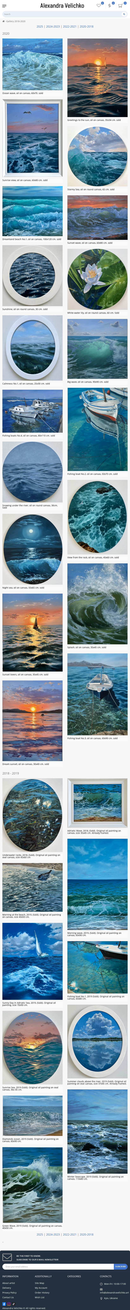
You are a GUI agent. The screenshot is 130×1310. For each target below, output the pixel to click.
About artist (8, 1283)
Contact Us (8, 1297)
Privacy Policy (9, 1292)
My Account (41, 1287)
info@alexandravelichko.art (114, 1292)
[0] (109, 6)
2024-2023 (53, 26)
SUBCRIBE (120, 1266)
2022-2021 (70, 26)
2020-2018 (86, 26)
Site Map (39, 1283)
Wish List (39, 1297)
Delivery (6, 1287)
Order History (42, 1292)
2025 (40, 26)
